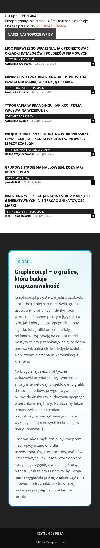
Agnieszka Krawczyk (18, 63)
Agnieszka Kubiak (16, 92)
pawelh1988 (12, 182)
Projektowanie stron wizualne (28, 149)
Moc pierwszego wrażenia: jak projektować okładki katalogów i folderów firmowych (47, 51)
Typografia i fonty (19, 116)
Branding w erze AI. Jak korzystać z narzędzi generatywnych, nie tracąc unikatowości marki (47, 200)
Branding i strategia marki (25, 88)
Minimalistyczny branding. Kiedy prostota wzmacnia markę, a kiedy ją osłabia (46, 79)
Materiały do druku (20, 59)
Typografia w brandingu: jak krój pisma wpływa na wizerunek (43, 108)
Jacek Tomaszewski (18, 215)
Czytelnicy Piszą (17, 178)
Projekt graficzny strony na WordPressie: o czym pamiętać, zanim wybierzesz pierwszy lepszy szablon (47, 139)
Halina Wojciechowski (19, 154)
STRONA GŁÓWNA (51, 26)
